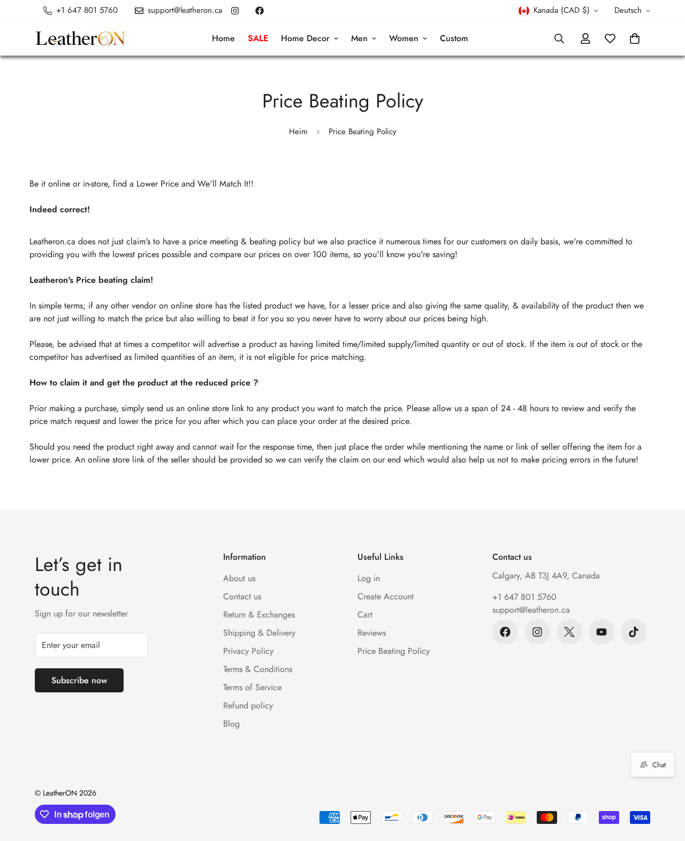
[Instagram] (235, 10)
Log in (368, 578)
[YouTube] (601, 632)
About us (239, 578)
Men (359, 38)
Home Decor (305, 38)
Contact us (242, 596)
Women (403, 38)
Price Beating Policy (393, 651)
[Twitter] (569, 632)
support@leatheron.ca (531, 610)
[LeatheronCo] (80, 39)
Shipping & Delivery (259, 633)
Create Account (385, 596)
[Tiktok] (633, 632)
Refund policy (248, 705)
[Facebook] (259, 10)
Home (223, 38)
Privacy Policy (248, 651)
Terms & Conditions (257, 669)
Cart (364, 614)
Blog (231, 723)
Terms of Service (252, 687)
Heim (298, 131)
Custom (454, 38)
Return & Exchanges (259, 614)
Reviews (371, 633)
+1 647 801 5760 (524, 597)
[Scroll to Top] (664, 782)
